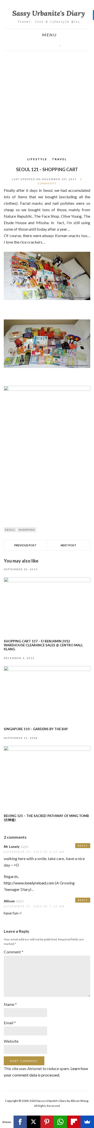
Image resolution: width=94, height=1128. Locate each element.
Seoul (10, 529)
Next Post (68, 545)
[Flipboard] (74, 1122)
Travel (59, 159)
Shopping (27, 529)
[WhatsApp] (60, 1122)
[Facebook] (20, 1122)
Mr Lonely (12, 847)
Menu (49, 35)
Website (11, 1041)
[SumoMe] (87, 1122)
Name (10, 1004)
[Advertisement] (47, 100)
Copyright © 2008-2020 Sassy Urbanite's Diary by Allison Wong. (47, 1101)
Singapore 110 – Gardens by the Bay (36, 729)
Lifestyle (37, 159)
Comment (13, 951)
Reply (83, 845)
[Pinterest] (47, 1122)
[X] (33, 1122)
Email (10, 1022)
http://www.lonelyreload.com (29, 882)
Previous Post (25, 545)
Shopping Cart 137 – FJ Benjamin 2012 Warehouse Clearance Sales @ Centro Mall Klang (43, 645)
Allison (9, 901)
